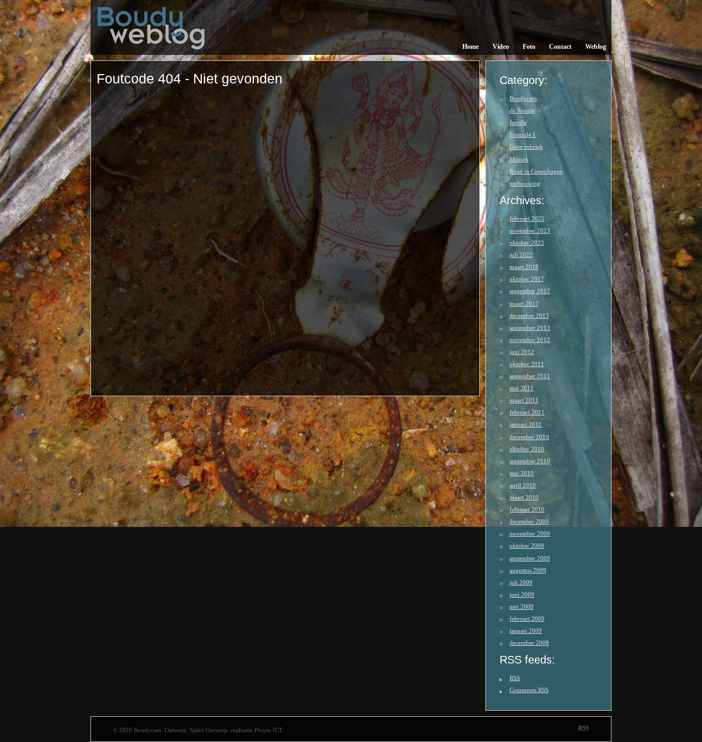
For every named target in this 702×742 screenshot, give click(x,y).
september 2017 (529, 291)
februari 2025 (527, 218)
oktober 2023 (526, 242)
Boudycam (523, 98)
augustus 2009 (527, 570)
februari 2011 (527, 412)
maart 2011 (524, 400)
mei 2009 (521, 606)
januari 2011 (525, 424)
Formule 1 (522, 134)
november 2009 (529, 533)
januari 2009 (525, 630)
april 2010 (522, 485)
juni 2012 (521, 351)
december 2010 (529, 437)
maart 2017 (524, 303)
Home (470, 46)
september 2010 (529, 461)
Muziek (519, 159)
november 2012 (529, 339)
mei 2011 (521, 388)
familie (518, 122)
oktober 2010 (526, 449)
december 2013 (529, 315)
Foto (529, 46)
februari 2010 (527, 509)
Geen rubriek (526, 146)
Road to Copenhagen (536, 171)
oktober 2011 (526, 364)
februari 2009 (527, 618)
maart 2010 (524, 497)
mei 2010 (521, 473)
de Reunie (522, 110)
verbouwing (524, 183)
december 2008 (529, 642)
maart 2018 (524, 266)
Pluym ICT (268, 730)
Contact (560, 46)
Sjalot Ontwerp (209, 730)
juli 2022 (521, 254)
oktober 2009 (526, 545)
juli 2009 (521, 582)
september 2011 (529, 376)
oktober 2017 (526, 279)
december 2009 (529, 521)
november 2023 (529, 230)
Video (500, 46)
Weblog (595, 46)
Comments (528, 690)
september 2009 (529, 558)
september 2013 (529, 327)
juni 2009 (521, 594)
